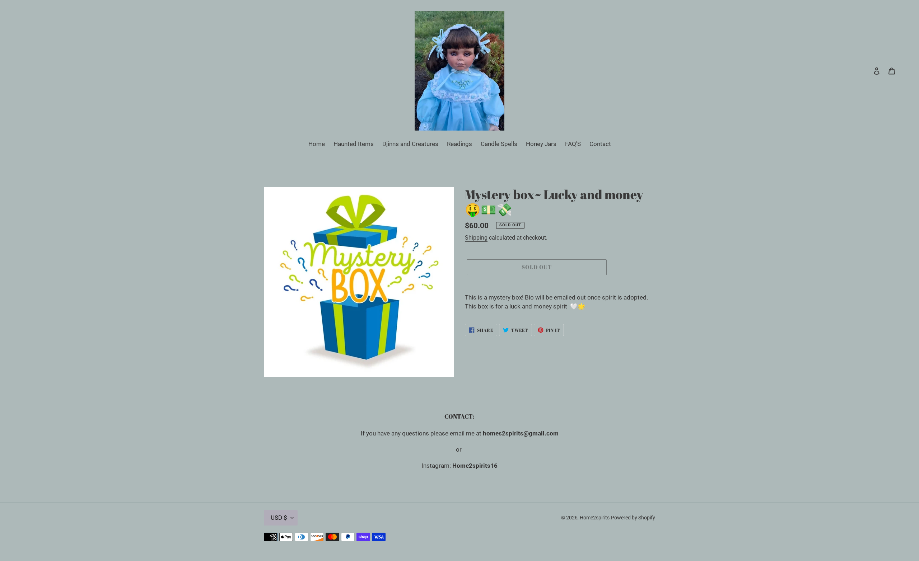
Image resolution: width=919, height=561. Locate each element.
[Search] (867, 70)
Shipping (476, 237)
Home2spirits (595, 517)
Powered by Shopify (633, 517)
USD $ (279, 517)
